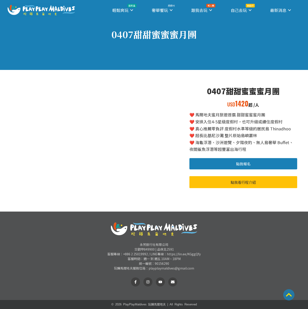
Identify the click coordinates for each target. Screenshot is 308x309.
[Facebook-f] (135, 281)
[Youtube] (160, 281)
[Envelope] (172, 281)
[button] (123, 10)
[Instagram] (147, 281)
